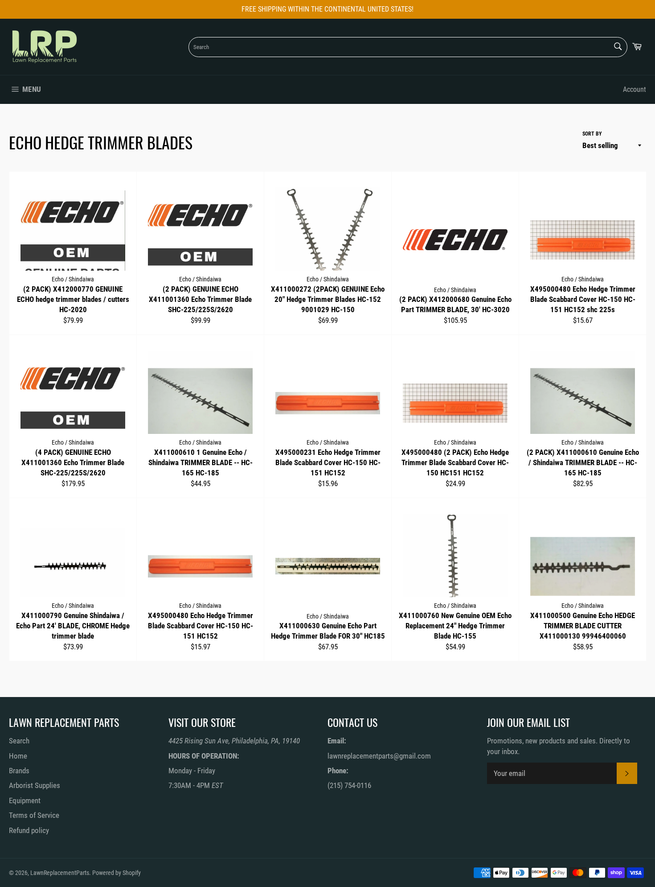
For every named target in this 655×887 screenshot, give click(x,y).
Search (19, 740)
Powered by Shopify (116, 872)
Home (18, 755)
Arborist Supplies (34, 785)
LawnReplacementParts (59, 872)
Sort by (592, 134)
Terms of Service (34, 815)
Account (634, 89)
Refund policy (29, 830)
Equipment (25, 800)
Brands (19, 770)
